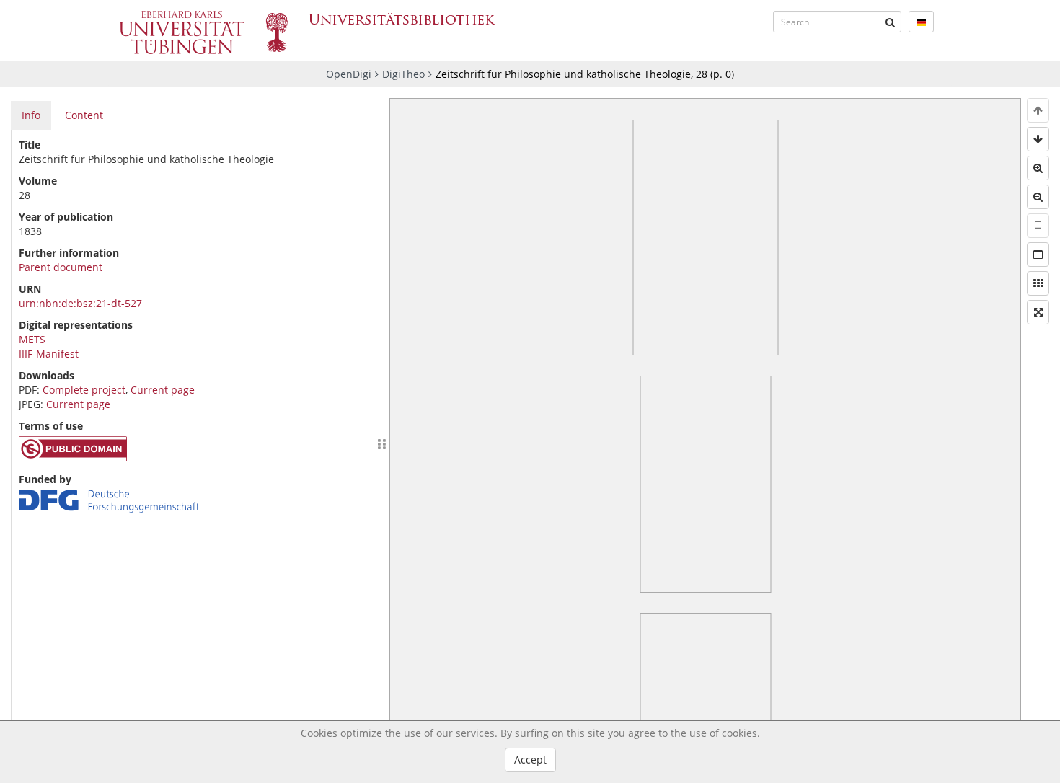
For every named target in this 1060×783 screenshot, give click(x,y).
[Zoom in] (1038, 168)
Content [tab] (84, 115)
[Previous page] (1038, 110)
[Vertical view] (1038, 225)
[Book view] (1038, 254)
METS (32, 339)
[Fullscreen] (1038, 312)
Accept (530, 759)
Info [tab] (31, 115)
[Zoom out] (1038, 197)
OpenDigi (348, 74)
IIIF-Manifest (49, 353)
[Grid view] (1038, 283)
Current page (163, 390)
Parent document (60, 267)
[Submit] (890, 21)
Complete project (84, 390)
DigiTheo (403, 74)
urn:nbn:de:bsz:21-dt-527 (80, 303)
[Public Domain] (73, 457)
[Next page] (1038, 139)
